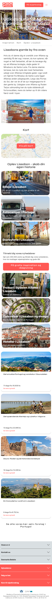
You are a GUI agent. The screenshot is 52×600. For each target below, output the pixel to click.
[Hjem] (7, 5)
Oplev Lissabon (32, 43)
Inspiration (8, 43)
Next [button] (48, 111)
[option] (26, 111)
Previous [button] (4, 111)
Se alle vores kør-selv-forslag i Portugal (26, 525)
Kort (19, 43)
